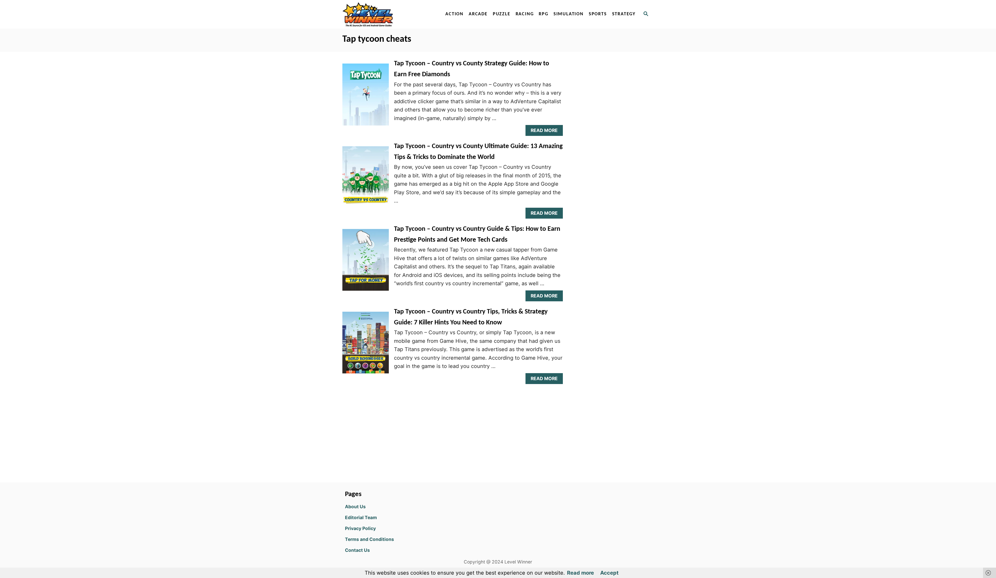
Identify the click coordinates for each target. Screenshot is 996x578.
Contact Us (357, 550)
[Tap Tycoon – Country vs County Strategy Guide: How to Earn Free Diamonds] (365, 97)
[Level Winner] (387, 14)
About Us (355, 506)
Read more (580, 573)
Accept (609, 573)
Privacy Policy (360, 528)
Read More (546, 131)
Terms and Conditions (369, 539)
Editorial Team (361, 517)
